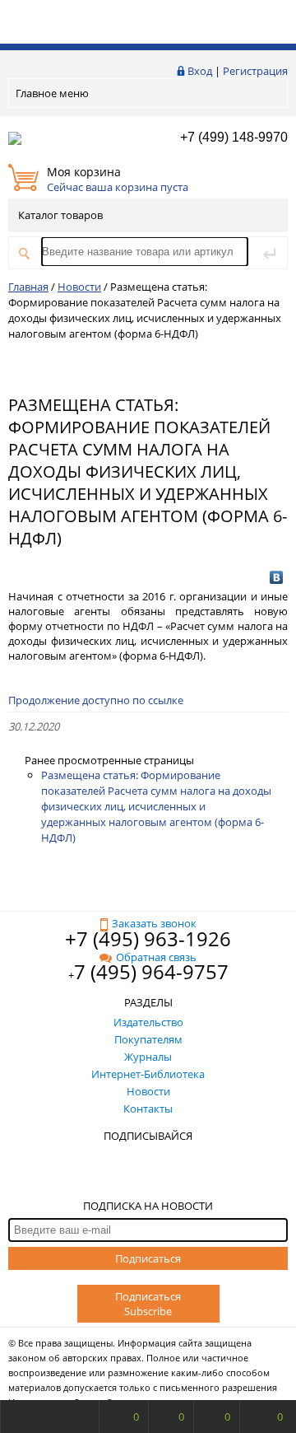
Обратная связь (156, 957)
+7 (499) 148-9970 (234, 137)
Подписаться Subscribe (148, 1304)
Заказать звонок (154, 923)
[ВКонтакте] (276, 577)
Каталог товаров (60, 215)
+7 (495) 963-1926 (148, 938)
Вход (199, 70)
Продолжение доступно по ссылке (95, 700)
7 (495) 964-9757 (151, 971)
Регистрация (255, 70)
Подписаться (148, 1258)
